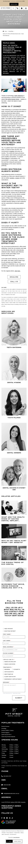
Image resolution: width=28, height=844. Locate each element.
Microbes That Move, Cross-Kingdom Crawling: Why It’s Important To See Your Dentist (13, 587)
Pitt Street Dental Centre (12, 99)
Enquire (14, 277)
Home (6, 31)
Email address (8, 647)
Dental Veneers (5, 726)
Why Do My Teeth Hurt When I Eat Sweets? (13, 541)
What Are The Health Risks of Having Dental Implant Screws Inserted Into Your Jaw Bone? (13, 520)
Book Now (14, 4)
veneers (12, 178)
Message (6, 682)
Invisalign (3, 728)
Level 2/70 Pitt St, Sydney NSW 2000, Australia (13, 802)
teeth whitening (18, 95)
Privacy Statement (10, 832)
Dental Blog (11, 31)
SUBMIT (18, 698)
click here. (17, 271)
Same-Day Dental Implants (8, 736)
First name (7, 634)
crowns (17, 178)
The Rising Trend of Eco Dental (12, 563)
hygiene (12, 151)
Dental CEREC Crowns (7, 730)
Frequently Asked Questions (11, 807)
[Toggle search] (13, 8)
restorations (4, 164)
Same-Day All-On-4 (6, 734)
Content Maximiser (16, 837)
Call (10, 841)
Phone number (8, 653)
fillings (7, 158)
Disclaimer (4, 832)
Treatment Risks (17, 832)
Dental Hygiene (5, 732)
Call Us (14, 281)
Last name (7, 640)
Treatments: (7, 667)
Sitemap (22, 832)
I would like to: (9, 659)
